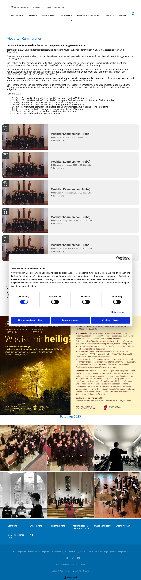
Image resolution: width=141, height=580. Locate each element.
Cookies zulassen (110, 320)
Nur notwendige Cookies (30, 320)
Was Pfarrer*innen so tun (88, 15)
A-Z (70, 20)
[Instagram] (73, 558)
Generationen (48, 15)
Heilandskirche (58, 525)
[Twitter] (67, 558)
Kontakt (122, 15)
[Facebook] (61, 558)
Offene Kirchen (123, 525)
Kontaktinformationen (65, 564)
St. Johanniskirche (102, 525)
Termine (32, 15)
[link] (17, 15)
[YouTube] (78, 558)
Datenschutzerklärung (60, 571)
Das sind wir (16, 15)
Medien (109, 15)
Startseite (12, 525)
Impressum (80, 564)
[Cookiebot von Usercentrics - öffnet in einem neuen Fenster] (118, 258)
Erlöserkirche (36, 525)
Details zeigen (118, 312)
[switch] (55, 302)
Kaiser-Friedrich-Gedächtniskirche (81, 527)
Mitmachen (66, 15)
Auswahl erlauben (70, 320)
